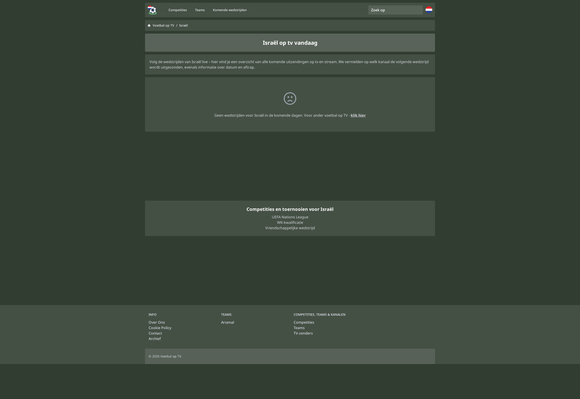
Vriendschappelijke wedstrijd (290, 227)
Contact (155, 333)
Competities (304, 322)
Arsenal (227, 322)
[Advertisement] (290, 166)
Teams (299, 327)
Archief (155, 338)
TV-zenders (303, 333)
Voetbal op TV (163, 25)
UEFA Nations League (290, 216)
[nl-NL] (152, 10)
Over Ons (157, 322)
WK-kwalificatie (290, 222)
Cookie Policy (160, 327)
